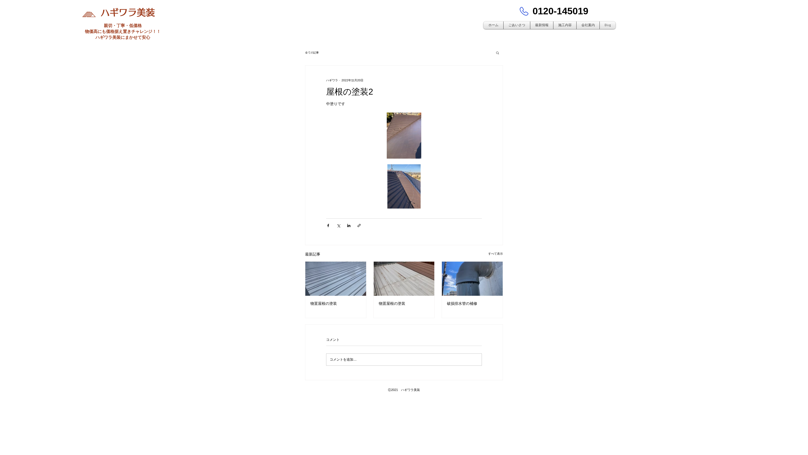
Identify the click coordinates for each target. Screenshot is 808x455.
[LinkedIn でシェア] (349, 225)
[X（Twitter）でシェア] (338, 225)
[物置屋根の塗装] (335, 279)
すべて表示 (495, 253)
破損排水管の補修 (462, 303)
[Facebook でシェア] (328, 225)
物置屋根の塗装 (323, 303)
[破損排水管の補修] (472, 279)
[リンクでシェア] (359, 225)
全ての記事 (312, 52)
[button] (498, 52)
